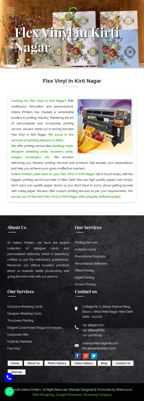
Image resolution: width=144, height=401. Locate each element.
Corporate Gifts (17, 334)
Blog (104, 363)
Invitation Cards (85, 249)
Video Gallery (83, 363)
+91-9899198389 (93, 330)
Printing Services (86, 242)
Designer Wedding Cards (24, 313)
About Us (33, 363)
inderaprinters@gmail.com (100, 343)
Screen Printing (85, 284)
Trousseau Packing (20, 320)
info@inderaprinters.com (99, 348)
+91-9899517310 (93, 325)
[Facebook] (8, 60)
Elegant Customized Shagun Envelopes (34, 327)
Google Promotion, (69, 394)
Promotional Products (90, 256)
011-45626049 (92, 335)
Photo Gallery (57, 363)
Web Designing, (43, 394)
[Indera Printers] (72, 15)
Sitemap (16, 372)
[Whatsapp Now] (9, 391)
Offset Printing (84, 270)
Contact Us (123, 363)
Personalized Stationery (91, 263)
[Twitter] (28, 60)
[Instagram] (18, 60)
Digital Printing (84, 277)
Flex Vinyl (13, 348)
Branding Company (98, 394)
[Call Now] (9, 377)
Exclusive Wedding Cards (25, 306)
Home (15, 363)
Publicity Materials (19, 341)
